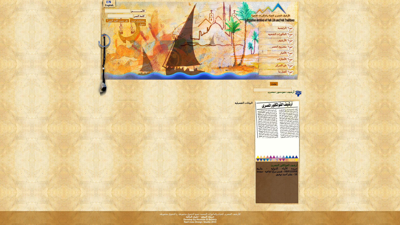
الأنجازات (281, 59)
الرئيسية (282, 27)
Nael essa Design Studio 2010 (200, 222)
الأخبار (283, 52)
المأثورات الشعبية (277, 34)
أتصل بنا (282, 71)
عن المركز (280, 65)
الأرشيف (282, 40)
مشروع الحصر (278, 46)
